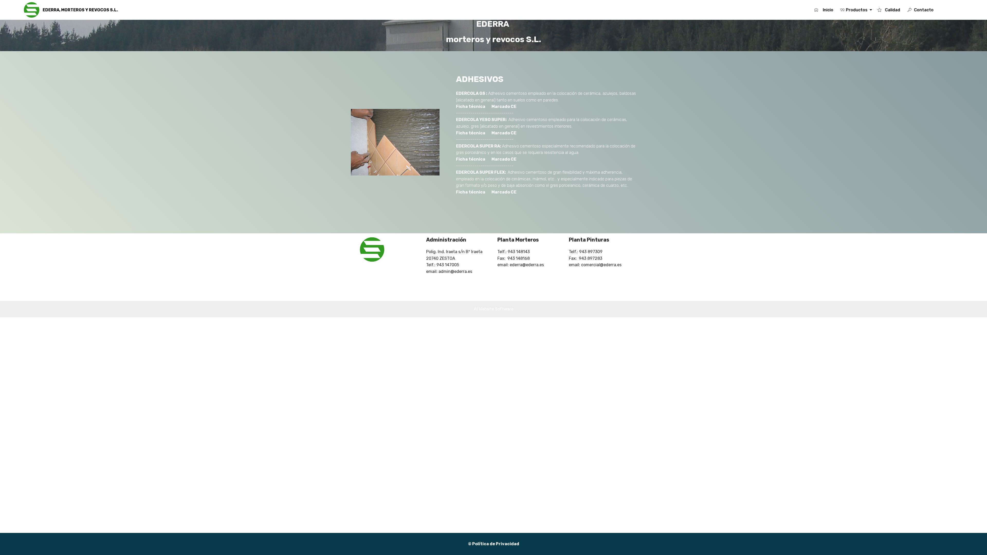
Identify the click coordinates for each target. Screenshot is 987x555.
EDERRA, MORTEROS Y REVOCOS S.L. (80, 9)
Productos (857, 9)
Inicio (827, 9)
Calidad (892, 9)
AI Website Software (493, 309)
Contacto (928, 9)
